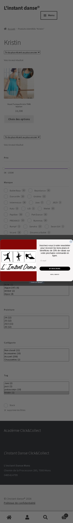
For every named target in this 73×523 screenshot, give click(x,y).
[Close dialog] (71, 241)
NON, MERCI (54, 274)
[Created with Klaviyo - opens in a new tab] (36, 282)
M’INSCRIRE (54, 268)
